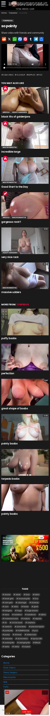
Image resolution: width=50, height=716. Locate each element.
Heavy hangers (19, 112)
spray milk (37, 638)
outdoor (8, 626)
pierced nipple (37, 626)
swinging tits (24, 642)
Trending (5, 193)
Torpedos (23, 304)
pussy (7, 634)
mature (26, 618)
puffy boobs (9, 338)
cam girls (8, 74)
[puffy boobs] (25, 322)
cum (6, 606)
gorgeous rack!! (11, 222)
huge (19, 610)
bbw (28, 594)
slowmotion (23, 638)
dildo (16, 606)
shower (18, 634)
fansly (25, 606)
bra (36, 598)
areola (7, 594)
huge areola (32, 610)
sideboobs (31, 634)
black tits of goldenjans (15, 116)
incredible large (10, 152)
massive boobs (11, 618)
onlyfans (31, 622)
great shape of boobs (14, 408)
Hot (5, 88)
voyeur (27, 646)
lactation (18, 614)
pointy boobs (9, 443)
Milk (5, 682)
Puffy (6, 687)
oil (6, 622)
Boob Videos (9, 667)
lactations (31, 614)
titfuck (37, 642)
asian (18, 594)
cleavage (22, 602)
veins (7, 646)
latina (43, 614)
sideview (8, 638)
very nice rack (10, 257)
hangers (8, 610)
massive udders (11, 292)
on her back (17, 622)
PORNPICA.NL (23, 630)
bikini (37, 594)
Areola (6, 112)
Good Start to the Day (14, 187)
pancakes (21, 626)
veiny (16, 646)
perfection (7, 373)
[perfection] (25, 357)
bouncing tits (24, 598)
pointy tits (9, 630)
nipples (31, 74)
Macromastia (10, 147)
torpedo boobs (10, 479)
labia (7, 614)
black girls (9, 598)
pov (40, 74)
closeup (21, 74)
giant (36, 606)
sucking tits (9, 642)
